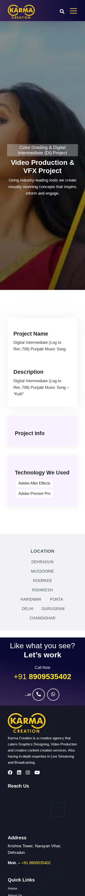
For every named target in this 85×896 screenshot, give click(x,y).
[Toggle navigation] (73, 10)
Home (12, 888)
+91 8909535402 (36, 863)
